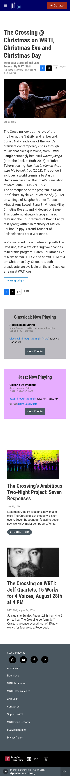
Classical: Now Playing (35, 317)
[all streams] (65, 771)
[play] (5, 771)
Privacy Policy (15, 737)
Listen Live (13, 675)
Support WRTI (15, 714)
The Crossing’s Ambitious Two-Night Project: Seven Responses (34, 492)
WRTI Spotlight (15, 280)
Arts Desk (12, 699)
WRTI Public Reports (18, 722)
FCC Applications (16, 730)
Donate (58, 5)
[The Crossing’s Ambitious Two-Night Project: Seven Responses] (33, 464)
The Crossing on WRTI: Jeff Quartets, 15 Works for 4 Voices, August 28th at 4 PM (34, 592)
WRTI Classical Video (18, 691)
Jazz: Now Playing (35, 377)
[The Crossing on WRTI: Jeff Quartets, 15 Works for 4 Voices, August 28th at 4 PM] (33, 562)
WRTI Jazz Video (16, 683)
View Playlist (35, 351)
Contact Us (13, 706)
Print (62, 67)
